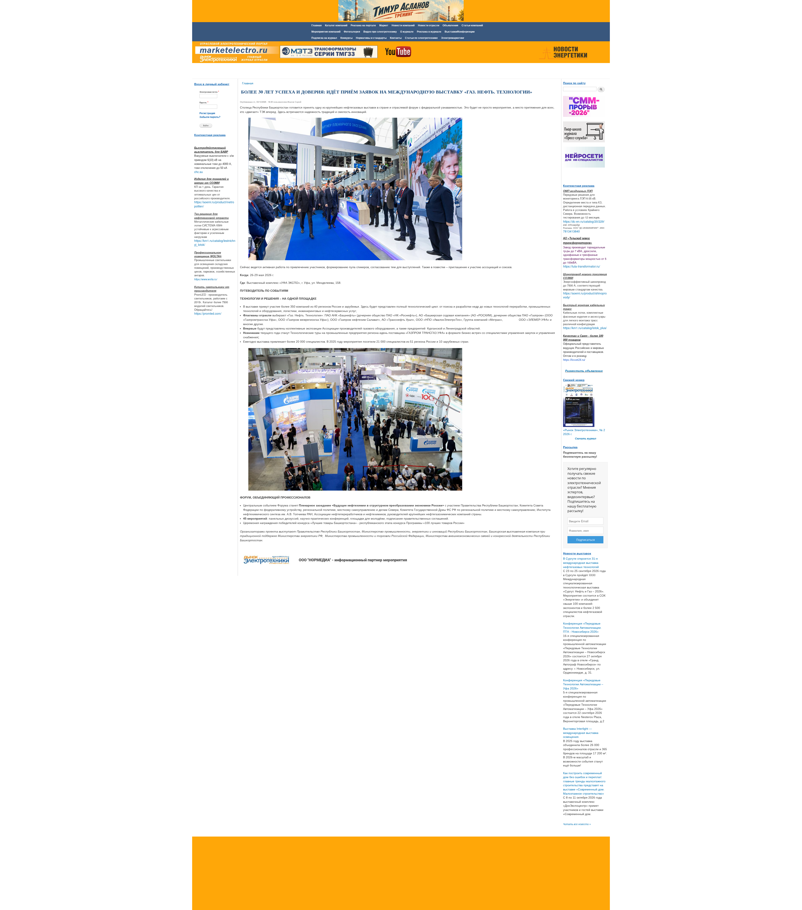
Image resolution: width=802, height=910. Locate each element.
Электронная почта (209, 91)
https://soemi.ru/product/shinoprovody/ (585, 295)
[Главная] (236, 52)
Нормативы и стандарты (371, 38)
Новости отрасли (428, 25)
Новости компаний (403, 25)
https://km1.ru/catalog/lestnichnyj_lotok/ (214, 243)
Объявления (450, 25)
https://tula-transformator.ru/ (581, 266)
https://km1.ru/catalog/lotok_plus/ (585, 328)
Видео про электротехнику (380, 31)
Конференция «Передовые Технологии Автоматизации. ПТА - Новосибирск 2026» (582, 627)
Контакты (396, 38)
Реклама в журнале (429, 31)
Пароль (203, 102)
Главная (316, 25)
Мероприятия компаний (325, 31)
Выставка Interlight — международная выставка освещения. (580, 732)
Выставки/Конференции (460, 31)
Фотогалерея (352, 31)
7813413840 (571, 231)
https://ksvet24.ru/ (574, 359)
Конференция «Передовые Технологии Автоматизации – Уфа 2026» (583, 684)
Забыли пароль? (209, 117)
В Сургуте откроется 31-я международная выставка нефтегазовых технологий (581, 562)
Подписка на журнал (324, 38)
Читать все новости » (577, 824)
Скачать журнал (585, 438)
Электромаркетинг (452, 38)
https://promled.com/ (207, 313)
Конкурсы (346, 38)
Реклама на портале (363, 25)
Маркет (383, 25)
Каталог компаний (336, 25)
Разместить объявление (584, 371)
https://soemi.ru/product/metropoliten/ (214, 204)
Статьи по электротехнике (421, 38)
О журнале (407, 31)
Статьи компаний (472, 25)
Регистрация (207, 113)
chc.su (198, 172)
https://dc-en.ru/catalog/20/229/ (583, 221)
